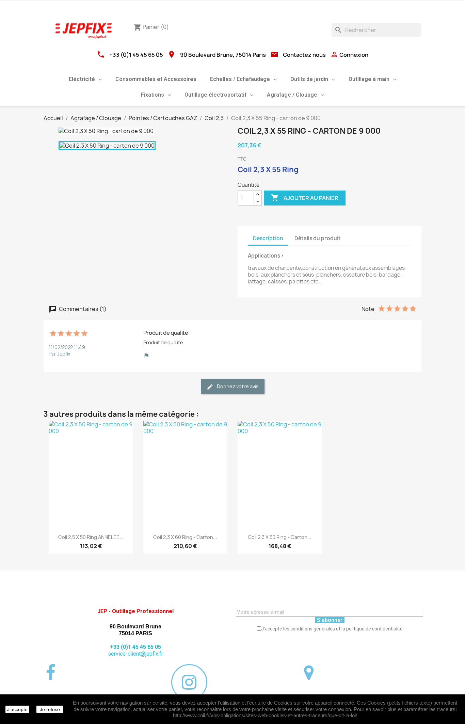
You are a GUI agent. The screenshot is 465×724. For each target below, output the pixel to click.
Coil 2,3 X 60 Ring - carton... (185, 537)
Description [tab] (268, 238)
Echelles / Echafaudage (240, 79)
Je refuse (50, 709)
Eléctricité (82, 79)
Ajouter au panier (304, 198)
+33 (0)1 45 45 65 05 (136, 55)
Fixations (152, 95)
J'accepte (17, 709)
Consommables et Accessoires (155, 79)
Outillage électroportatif (215, 95)
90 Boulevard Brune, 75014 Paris (223, 55)
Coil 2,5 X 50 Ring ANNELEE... (91, 537)
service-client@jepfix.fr (135, 654)
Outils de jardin (309, 79)
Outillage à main (369, 79)
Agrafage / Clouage (292, 95)
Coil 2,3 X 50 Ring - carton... (279, 537)
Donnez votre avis (237, 386)
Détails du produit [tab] (317, 238)
